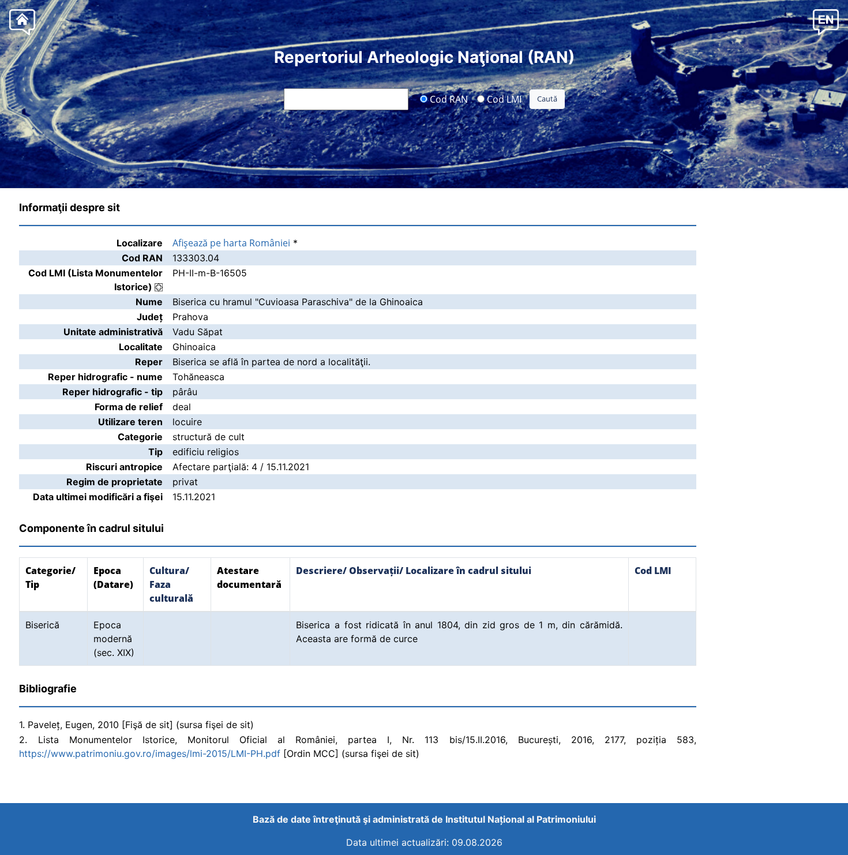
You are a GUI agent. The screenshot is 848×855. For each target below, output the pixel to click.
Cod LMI (503, 98)
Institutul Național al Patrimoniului (520, 819)
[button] (826, 22)
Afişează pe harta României (231, 243)
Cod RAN (447, 98)
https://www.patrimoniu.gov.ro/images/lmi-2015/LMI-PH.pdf (149, 753)
